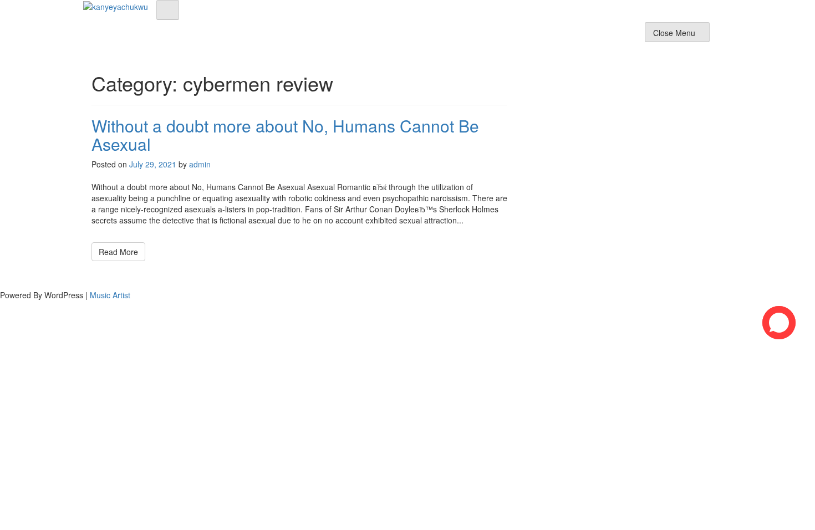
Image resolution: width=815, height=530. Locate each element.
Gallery (529, 35)
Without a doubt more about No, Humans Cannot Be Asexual (285, 135)
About (439, 35)
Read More (118, 251)
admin (200, 164)
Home (401, 35)
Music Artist (110, 294)
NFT (566, 35)
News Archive (612, 35)
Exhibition (482, 35)
